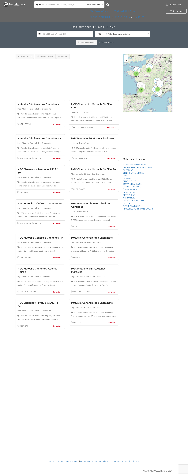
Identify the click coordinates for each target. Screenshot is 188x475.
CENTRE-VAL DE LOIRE (133, 173)
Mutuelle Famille (119, 461)
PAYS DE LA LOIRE (131, 206)
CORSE (126, 175)
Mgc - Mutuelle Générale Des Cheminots (34, 109)
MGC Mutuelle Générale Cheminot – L (40, 203)
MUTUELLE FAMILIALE (100, 17)
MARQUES (139, 17)
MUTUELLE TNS (122, 17)
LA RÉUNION (129, 192)
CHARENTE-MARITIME (28, 291)
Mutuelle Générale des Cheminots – (39, 104)
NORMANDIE (129, 197)
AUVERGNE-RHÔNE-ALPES (83, 127)
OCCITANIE (128, 203)
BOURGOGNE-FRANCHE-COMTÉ (137, 167)
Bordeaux (24, 192)
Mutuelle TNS (105, 461)
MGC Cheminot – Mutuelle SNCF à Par (94, 169)
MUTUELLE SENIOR (99, 11)
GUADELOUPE (129, 181)
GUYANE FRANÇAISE (132, 184)
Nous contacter (56, 461)
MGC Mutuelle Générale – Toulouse (92, 138)
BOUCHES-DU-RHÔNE (82, 291)
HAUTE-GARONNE (80, 158)
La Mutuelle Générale (80, 143)
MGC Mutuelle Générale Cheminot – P (40, 237)
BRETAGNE (24, 326)
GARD (75, 226)
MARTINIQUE (129, 195)
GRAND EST (128, 178)
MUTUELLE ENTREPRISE (124, 11)
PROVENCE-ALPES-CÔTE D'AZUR (138, 208)
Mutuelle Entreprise (88, 461)
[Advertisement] (67, 78)
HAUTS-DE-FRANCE (132, 186)
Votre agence (177, 11)
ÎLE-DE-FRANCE (25, 124)
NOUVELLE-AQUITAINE (133, 200)
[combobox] (91, 4)
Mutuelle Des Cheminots (81, 112)
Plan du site (133, 461)
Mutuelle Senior (72, 461)
